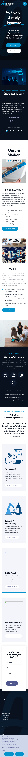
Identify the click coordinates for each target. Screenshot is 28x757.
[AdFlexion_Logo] (8, 2)
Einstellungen (23, 736)
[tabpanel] (14, 108)
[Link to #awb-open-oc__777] (25, 4)
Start (3, 734)
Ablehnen (19, 754)
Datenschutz (5, 727)
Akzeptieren (9, 754)
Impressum (4, 729)
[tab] (14, 99)
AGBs (3, 725)
